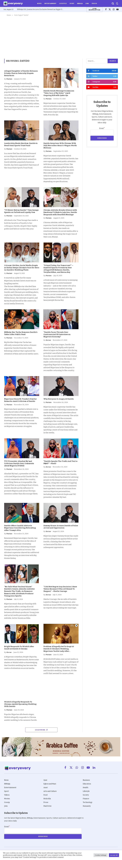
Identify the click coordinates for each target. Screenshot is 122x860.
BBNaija (80, 3)
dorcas (48, 340)
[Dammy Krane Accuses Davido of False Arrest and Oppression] (61, 513)
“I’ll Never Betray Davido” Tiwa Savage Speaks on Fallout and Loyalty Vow (21, 211)
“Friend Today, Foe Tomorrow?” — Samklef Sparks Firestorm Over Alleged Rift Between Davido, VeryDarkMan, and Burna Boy (58, 268)
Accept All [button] (114, 855)
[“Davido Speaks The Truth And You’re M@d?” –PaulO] (61, 448)
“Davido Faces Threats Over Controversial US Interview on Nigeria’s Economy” (57, 334)
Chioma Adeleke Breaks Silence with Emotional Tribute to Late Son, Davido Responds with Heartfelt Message (60, 212)
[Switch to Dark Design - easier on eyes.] (117, 3)
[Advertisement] (61, 37)
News (39, 3)
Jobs (87, 3)
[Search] (112, 3)
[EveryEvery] (13, 3)
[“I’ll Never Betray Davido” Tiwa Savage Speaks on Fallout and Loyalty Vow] (21, 197)
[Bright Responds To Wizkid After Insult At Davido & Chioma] (21, 634)
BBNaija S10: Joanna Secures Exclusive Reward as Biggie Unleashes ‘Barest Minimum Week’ (41, 9)
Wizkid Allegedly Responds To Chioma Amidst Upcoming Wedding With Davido (20, 704)
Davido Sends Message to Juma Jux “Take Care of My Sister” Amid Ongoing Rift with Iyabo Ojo (58, 93)
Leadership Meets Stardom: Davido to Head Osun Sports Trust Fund (21, 144)
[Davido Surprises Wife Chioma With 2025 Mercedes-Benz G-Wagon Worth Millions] (61, 130)
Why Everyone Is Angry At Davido (58, 399)
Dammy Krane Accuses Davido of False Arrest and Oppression (60, 527)
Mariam (9, 79)
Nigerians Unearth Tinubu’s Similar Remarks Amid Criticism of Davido (20, 400)
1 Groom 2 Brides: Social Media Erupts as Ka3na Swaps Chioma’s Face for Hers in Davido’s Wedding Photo (21, 267)
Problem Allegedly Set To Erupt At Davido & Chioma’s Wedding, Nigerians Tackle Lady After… (58, 649)
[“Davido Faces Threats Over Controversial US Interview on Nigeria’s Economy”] (61, 319)
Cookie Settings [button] (100, 855)
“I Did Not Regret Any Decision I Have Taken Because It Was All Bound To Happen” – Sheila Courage (60, 589)
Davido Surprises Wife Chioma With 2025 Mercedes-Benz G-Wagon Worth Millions (60, 145)
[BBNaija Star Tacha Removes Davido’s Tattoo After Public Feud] (21, 319)
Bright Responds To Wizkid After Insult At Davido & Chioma (19, 648)
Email (102, 128)
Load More (40, 730)
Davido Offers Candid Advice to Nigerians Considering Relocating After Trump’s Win (20, 528)
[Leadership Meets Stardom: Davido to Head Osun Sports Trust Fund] (21, 130)
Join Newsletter (94, 9)
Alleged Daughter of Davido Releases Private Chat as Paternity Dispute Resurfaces (21, 73)
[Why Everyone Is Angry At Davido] (61, 386)
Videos (94, 3)
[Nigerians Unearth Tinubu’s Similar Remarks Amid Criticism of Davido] (21, 386)
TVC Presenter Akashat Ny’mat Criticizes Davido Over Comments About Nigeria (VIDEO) (19, 463)
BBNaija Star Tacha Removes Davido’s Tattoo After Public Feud (20, 333)
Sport (72, 3)
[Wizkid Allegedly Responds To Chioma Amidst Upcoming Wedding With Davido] (21, 689)
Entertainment (50, 3)
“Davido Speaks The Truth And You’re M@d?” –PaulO (60, 462)
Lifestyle (63, 3)
